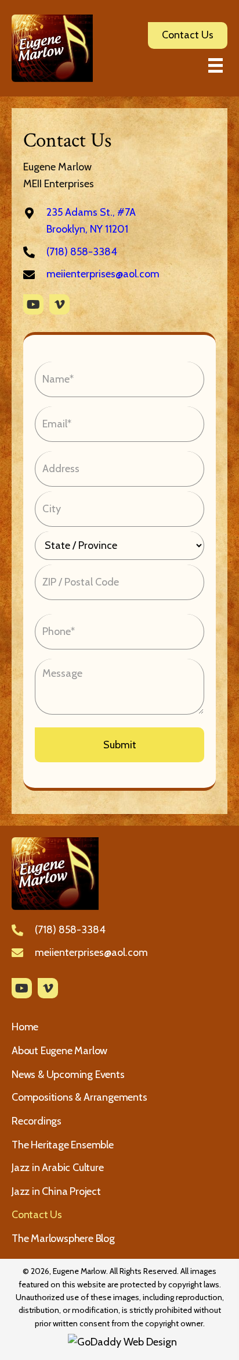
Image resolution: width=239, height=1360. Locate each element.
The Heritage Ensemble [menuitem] (63, 1144)
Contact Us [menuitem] (37, 1214)
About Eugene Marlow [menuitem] (59, 1050)
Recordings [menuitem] (36, 1121)
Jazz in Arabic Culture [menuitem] (58, 1167)
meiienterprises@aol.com (103, 273)
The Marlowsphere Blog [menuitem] (63, 1238)
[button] (33, 304)
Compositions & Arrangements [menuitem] (79, 1097)
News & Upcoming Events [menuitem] (68, 1074)
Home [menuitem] (25, 1026)
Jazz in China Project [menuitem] (56, 1191)
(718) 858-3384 (81, 251)
